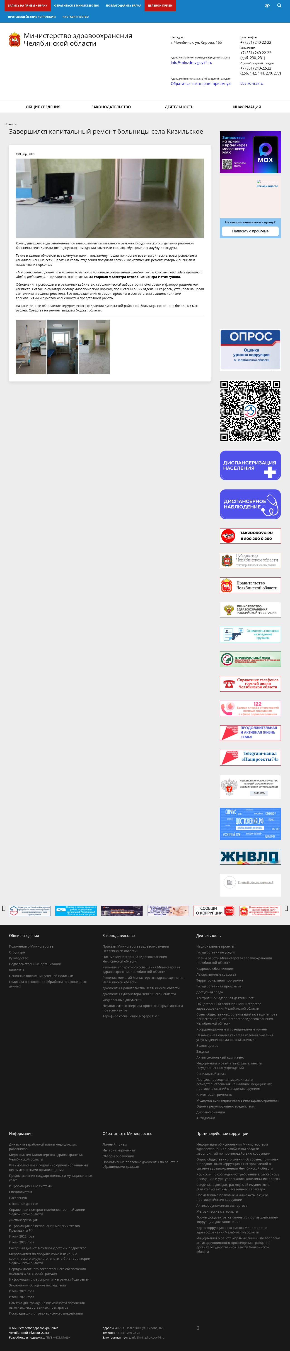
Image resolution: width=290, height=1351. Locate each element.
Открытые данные (23, 1203)
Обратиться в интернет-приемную (201, 83)
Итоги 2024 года (21, 1291)
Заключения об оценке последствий (37, 1285)
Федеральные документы (122, 1000)
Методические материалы (217, 1211)
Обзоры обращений (118, 1156)
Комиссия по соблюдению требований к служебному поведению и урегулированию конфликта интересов (238, 1176)
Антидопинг (205, 1118)
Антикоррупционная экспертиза (221, 1205)
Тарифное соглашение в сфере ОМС (131, 1016)
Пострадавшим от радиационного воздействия (46, 1313)
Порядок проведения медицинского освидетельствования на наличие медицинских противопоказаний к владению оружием (234, 1084)
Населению (18, 1198)
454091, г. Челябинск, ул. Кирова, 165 (137, 1328)
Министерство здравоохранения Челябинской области (78, 39)
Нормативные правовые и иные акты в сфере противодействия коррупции (232, 1197)
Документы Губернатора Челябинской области (139, 994)
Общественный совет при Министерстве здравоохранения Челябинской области (228, 1006)
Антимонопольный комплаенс (220, 1057)
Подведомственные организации (35, 964)
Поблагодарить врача (123, 5)
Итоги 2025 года (21, 1297)
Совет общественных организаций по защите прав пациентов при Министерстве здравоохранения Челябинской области (236, 1018)
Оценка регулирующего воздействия (225, 1106)
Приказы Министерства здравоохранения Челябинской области (136, 948)
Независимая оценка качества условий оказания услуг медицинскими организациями (234, 1037)
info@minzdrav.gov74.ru (147, 1337)
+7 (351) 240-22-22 (255, 42)
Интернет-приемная (119, 1150)
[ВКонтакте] (199, 1327)
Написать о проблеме (250, 231)
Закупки (202, 1051)
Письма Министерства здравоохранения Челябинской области (135, 959)
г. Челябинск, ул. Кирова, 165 (196, 42)
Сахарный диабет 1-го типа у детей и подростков (47, 1248)
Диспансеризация (210, 1112)
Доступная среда (209, 992)
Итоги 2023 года (21, 1242)
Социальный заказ (211, 1073)
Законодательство (111, 106)
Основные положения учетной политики (41, 976)
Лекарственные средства (216, 974)
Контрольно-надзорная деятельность (225, 998)
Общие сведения (43, 106)
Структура (17, 952)
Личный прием (115, 1144)
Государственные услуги (215, 952)
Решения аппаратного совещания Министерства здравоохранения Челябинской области (141, 969)
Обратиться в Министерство (76, 5)
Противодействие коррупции (32, 17)
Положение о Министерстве (31, 946)
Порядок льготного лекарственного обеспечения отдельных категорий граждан (47, 1271)
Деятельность (179, 106)
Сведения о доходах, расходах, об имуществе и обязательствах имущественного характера (233, 1186)
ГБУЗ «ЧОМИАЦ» (58, 1337)
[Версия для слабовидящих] (267, 5)
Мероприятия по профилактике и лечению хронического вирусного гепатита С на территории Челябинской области (49, 1258)
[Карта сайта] (255, 5)
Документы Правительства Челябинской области (141, 988)
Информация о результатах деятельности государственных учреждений (229, 1065)
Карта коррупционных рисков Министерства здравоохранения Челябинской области (231, 1230)
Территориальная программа (219, 980)
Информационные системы (30, 1186)
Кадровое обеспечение (214, 968)
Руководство (18, 958)
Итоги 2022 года (21, 1236)
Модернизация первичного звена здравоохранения (237, 1100)
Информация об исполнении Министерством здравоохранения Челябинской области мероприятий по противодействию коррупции (233, 1149)
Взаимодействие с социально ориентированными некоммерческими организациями (48, 1167)
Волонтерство (207, 1045)
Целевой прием (160, 5)
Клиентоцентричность (214, 1094)
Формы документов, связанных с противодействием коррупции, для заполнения (237, 1219)
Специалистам (20, 1192)
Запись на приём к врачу (27, 5)
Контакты (16, 970)
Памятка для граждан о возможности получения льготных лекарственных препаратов (47, 1305)
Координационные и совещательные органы (232, 1029)
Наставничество (76, 17)
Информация (247, 106)
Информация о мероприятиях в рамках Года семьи (49, 1279)
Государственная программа (219, 986)
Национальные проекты (215, 946)
